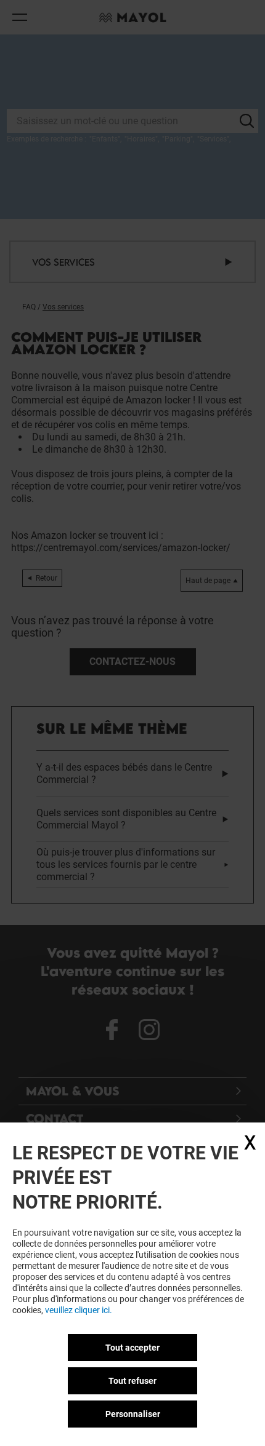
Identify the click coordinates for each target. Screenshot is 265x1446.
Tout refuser (132, 1381)
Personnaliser (132, 1414)
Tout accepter (132, 1348)
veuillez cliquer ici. (78, 1310)
